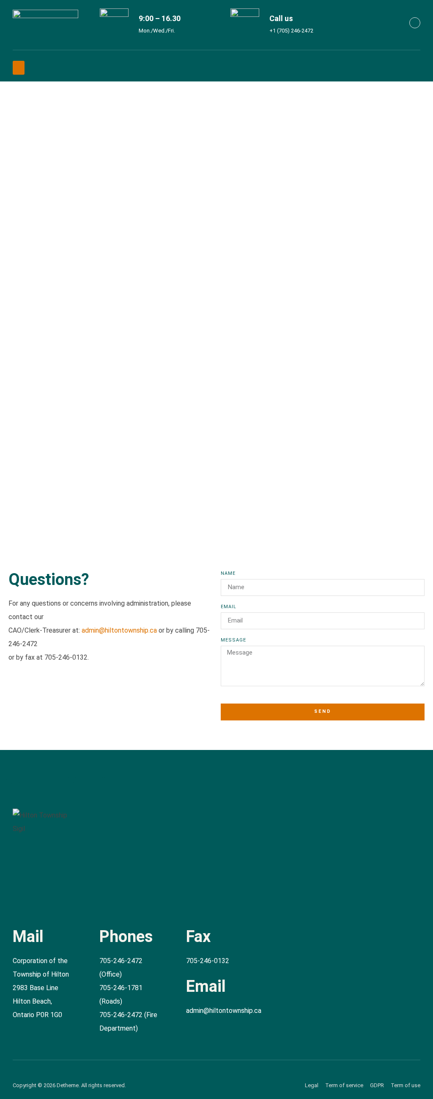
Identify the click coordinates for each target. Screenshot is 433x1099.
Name (228, 573)
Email (228, 606)
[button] (19, 68)
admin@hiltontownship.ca (119, 630)
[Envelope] (414, 22)
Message (233, 640)
